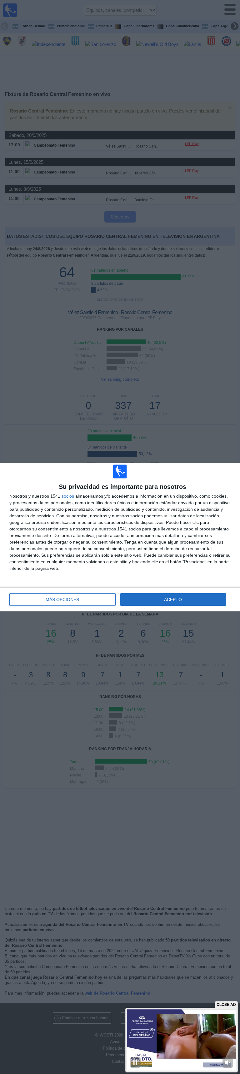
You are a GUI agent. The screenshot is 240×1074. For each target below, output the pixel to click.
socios (68, 496)
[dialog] (120, 537)
